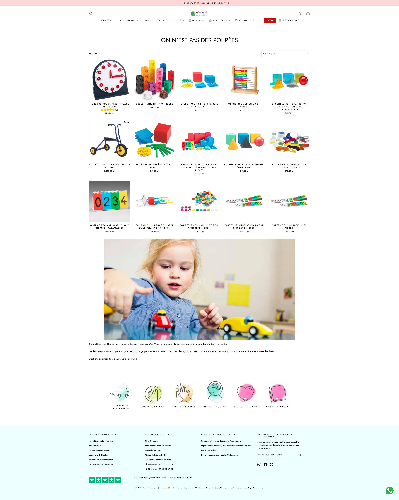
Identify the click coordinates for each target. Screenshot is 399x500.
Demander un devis (153, 450)
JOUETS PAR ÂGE (128, 20)
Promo (270, 20)
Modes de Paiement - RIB (156, 455)
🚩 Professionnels (245, 20)
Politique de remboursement (101, 459)
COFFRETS (163, 20)
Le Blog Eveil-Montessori (99, 450)
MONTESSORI (106, 20)
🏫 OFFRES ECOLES (218, 20)
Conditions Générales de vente (158, 459)
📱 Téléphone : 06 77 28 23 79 (159, 464)
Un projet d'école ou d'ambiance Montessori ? (221, 441)
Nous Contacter (151, 441)
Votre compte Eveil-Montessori (158, 445)
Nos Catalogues (95, 445)
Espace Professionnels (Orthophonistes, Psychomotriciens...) (227, 445)
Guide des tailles (208, 450)
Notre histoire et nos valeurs (101, 441)
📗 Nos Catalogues (289, 20)
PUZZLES (147, 20)
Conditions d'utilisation (98, 455)
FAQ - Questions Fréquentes (101, 464)
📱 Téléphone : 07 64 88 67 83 (159, 469)
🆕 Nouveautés (196, 20)
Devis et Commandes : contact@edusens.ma (220, 455)
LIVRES (178, 20)
